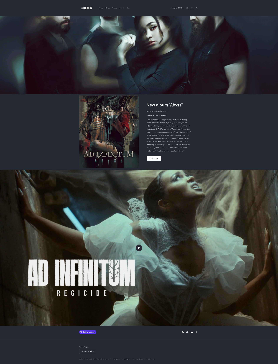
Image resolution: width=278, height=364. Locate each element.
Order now (154, 158)
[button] (187, 8)
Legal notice (150, 359)
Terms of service (126, 359)
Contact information (139, 359)
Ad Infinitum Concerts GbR (91, 359)
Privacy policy (116, 359)
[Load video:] (139, 248)
